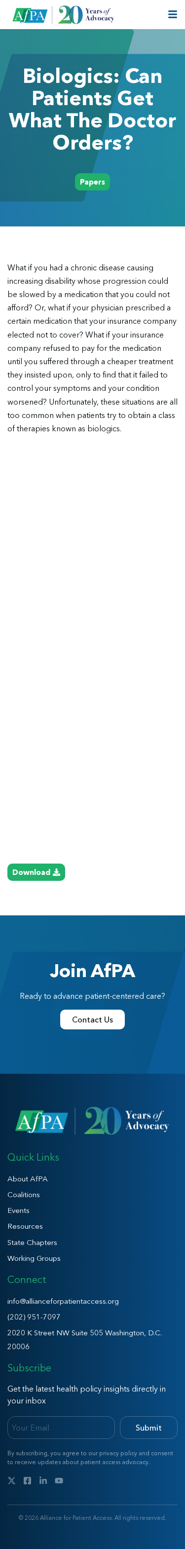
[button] (92, 181)
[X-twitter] (11, 1480)
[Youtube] (59, 1480)
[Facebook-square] (27, 1480)
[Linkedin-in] (43, 1480)
